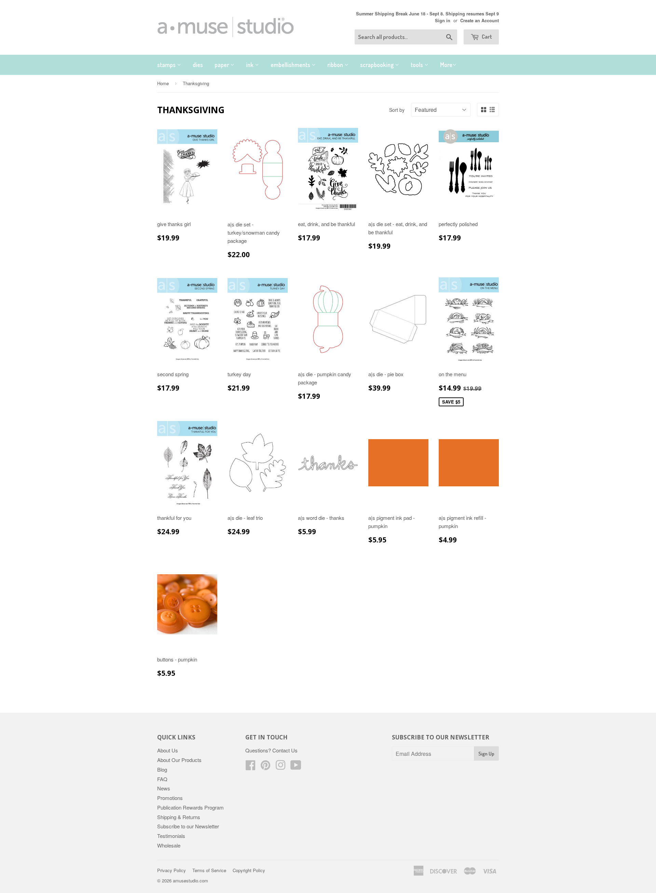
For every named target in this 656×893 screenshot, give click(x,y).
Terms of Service (209, 870)
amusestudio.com (190, 880)
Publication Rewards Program (190, 807)
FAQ (162, 779)
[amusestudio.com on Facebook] (250, 767)
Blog (162, 769)
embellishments (291, 64)
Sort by (397, 109)
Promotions (170, 797)
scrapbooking (377, 64)
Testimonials (171, 835)
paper (222, 64)
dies (198, 64)
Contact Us (285, 750)
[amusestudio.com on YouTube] (295, 767)
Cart (486, 36)
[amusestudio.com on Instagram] (280, 767)
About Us (167, 750)
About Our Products (179, 759)
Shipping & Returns (178, 816)
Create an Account (479, 20)
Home (163, 83)
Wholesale (168, 845)
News (163, 788)
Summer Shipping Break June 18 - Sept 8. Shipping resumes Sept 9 (427, 14)
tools (417, 64)
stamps (167, 64)
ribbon (335, 64)
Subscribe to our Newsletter (188, 826)
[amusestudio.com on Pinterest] (265, 767)
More (446, 64)
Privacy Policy (171, 870)
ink (250, 64)
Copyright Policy (249, 870)
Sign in (442, 20)
